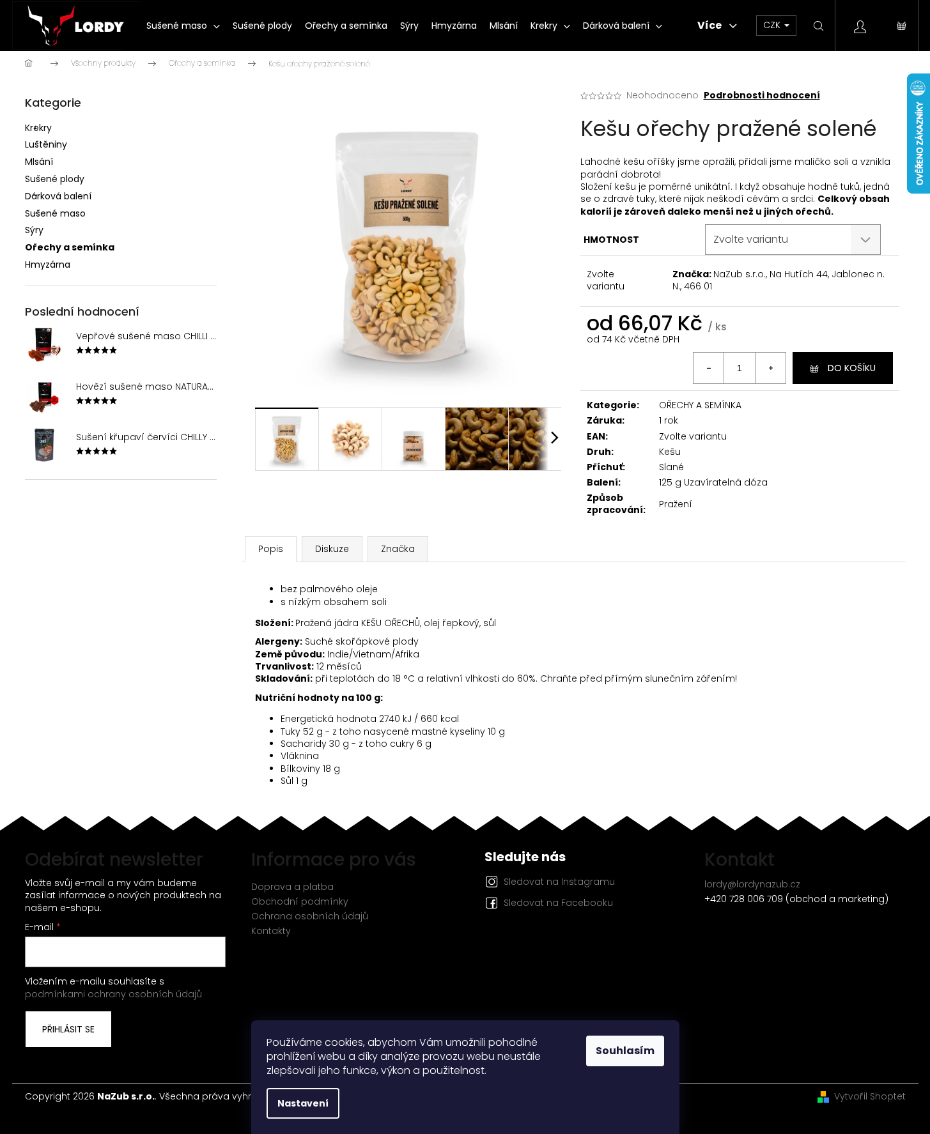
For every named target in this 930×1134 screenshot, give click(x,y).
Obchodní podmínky (299, 901)
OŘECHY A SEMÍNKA (700, 405)
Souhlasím (625, 1050)
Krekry (38, 127)
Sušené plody (54, 178)
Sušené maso (55, 213)
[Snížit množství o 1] (709, 368)
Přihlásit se (68, 1029)
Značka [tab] (398, 548)
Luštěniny (46, 144)
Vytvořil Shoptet (870, 1097)
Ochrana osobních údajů (309, 916)
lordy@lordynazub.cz (752, 884)
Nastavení (303, 1103)
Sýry (34, 230)
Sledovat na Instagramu (559, 881)
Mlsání (39, 161)
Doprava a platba (292, 886)
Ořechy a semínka (69, 247)
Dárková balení (58, 196)
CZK (773, 25)
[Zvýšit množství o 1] (770, 368)
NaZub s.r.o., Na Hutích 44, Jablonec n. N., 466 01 (778, 280)
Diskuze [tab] (332, 548)
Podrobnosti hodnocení (762, 95)
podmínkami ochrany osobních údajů (113, 994)
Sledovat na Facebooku (558, 902)
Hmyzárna (47, 264)
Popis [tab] (270, 548)
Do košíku (852, 368)
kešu (625, 186)
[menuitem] (183, 25)
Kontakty (271, 930)
